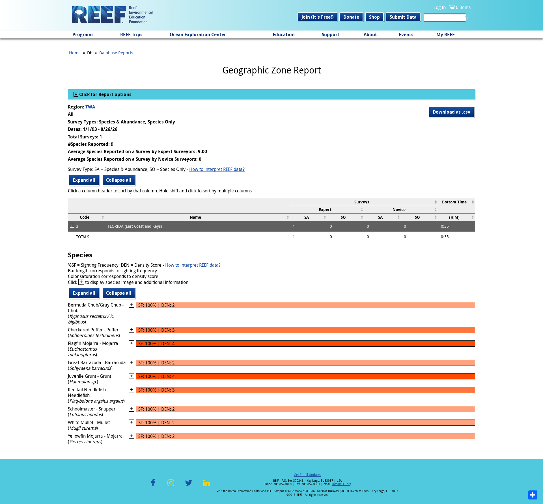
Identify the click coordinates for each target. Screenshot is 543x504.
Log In (440, 7)
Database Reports (116, 52)
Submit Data (403, 17)
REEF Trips (131, 34)
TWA (90, 107)
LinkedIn (206, 486)
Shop (374, 17)
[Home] (112, 15)
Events (406, 34)
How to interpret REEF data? (217, 169)
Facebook (153, 486)
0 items (463, 7)
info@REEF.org (341, 484)
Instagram (170, 486)
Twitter (189, 486)
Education (284, 34)
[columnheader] (364, 202)
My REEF (445, 34)
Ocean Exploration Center (198, 34)
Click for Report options (105, 94)
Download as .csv (451, 112)
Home (75, 52)
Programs (83, 34)
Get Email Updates (307, 474)
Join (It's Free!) (317, 17)
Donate (351, 17)
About (370, 34)
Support (330, 34)
